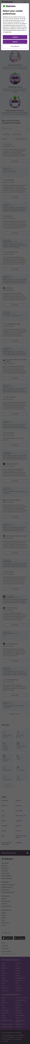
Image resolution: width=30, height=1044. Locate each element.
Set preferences (15, 46)
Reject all (15, 42)
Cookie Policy (8, 32)
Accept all (15, 37)
